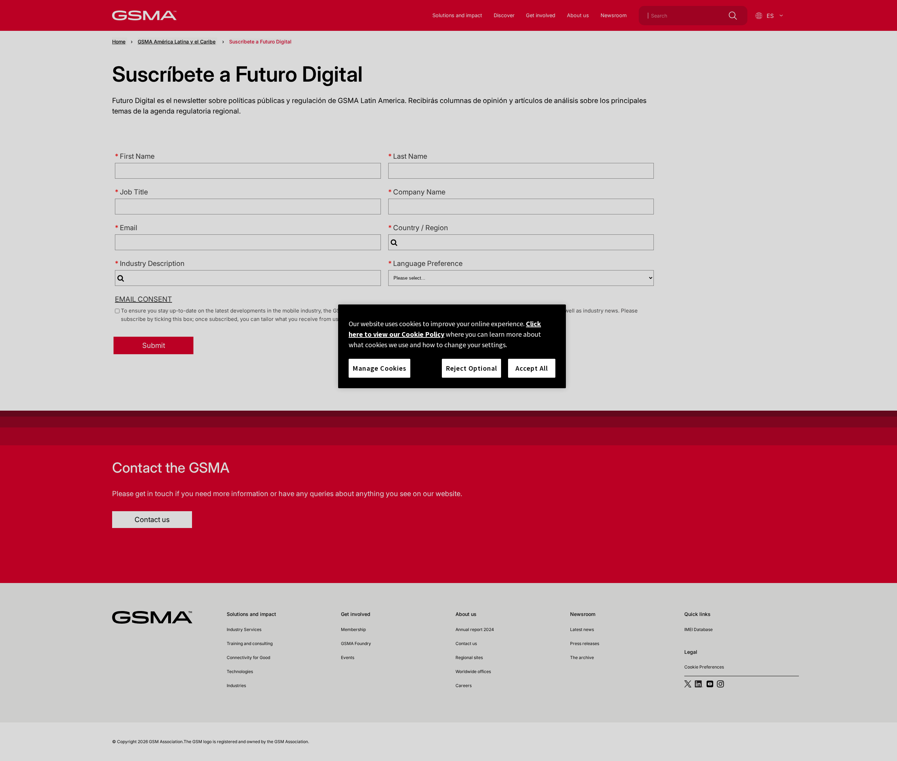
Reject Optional (471, 368)
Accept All (531, 368)
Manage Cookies (379, 368)
